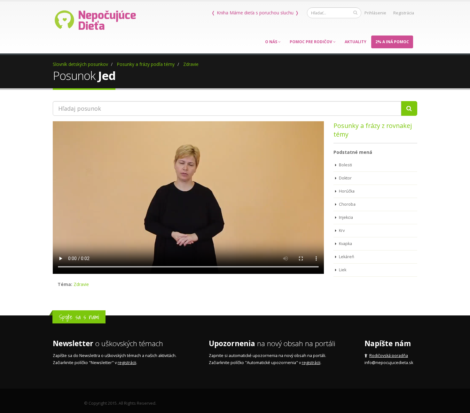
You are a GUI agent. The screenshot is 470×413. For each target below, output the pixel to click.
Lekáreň (346, 256)
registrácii (127, 362)
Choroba (347, 204)
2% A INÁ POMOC (392, 41)
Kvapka (345, 243)
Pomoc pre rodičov (311, 41)
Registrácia (403, 13)
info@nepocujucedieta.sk (388, 362)
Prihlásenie (375, 13)
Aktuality (355, 41)
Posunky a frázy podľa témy (146, 64)
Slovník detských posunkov (80, 64)
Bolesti (345, 165)
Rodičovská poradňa (388, 355)
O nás (271, 41)
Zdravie (191, 64)
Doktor (345, 178)
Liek (342, 270)
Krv (341, 230)
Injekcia (345, 217)
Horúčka (346, 191)
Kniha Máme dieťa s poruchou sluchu (255, 13)
